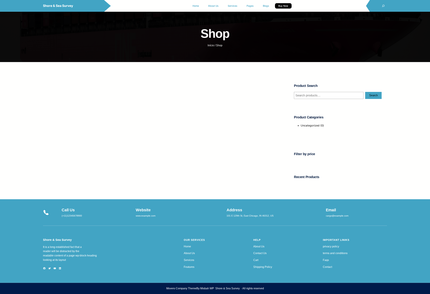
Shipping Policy (262, 266)
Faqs (326, 260)
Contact (327, 266)
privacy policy (331, 246)
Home (187, 246)
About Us (189, 253)
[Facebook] (44, 268)
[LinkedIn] (60, 268)
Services (189, 260)
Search (373, 95)
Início (211, 45)
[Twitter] (49, 268)
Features (189, 266)
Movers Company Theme (181, 288)
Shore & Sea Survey (58, 6)
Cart (255, 260)
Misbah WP (207, 288)
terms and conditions (335, 253)
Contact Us (260, 253)
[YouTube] (54, 268)
